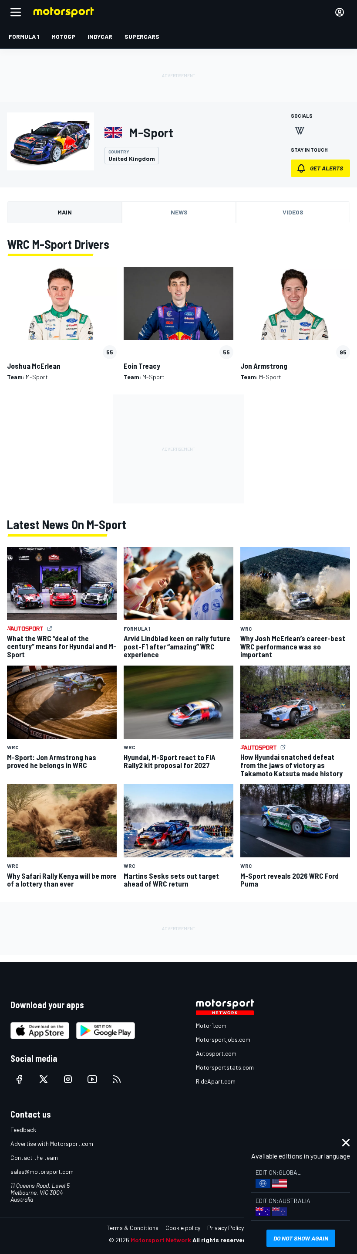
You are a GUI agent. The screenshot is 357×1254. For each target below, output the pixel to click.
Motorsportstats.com (225, 1067)
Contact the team (34, 1157)
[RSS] (116, 1079)
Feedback (23, 1129)
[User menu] (339, 12)
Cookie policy (182, 1227)
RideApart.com (216, 1081)
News (179, 212)
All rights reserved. (220, 1240)
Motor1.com (211, 1025)
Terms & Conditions (132, 1227)
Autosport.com (216, 1053)
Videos (293, 212)
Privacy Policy (225, 1227)
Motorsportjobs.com (223, 1039)
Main (64, 212)
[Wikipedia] (299, 130)
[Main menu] (16, 12)
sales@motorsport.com (42, 1171)
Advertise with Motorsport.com (51, 1143)
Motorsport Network (161, 1240)
